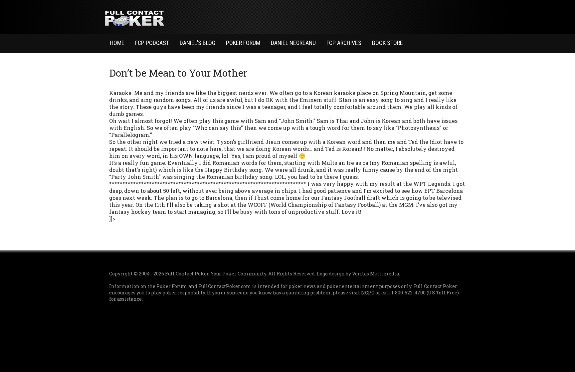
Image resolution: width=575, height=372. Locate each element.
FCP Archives (343, 42)
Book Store (387, 42)
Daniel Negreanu (293, 42)
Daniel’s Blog (197, 42)
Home (117, 42)
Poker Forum (243, 42)
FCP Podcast (152, 42)
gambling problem (308, 292)
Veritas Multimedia (375, 273)
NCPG (367, 292)
